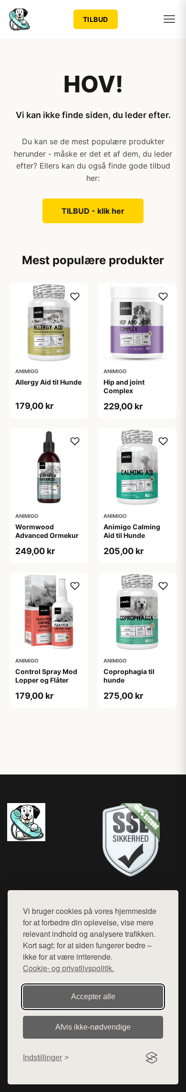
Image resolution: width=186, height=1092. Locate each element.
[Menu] (169, 19)
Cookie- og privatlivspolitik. (68, 968)
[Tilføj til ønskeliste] (74, 296)
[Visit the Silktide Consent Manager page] (151, 1057)
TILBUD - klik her (93, 211)
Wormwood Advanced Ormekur (47, 531)
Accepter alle (93, 997)
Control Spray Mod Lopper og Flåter (46, 675)
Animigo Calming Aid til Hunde (131, 531)
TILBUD (95, 19)
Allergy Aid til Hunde (48, 382)
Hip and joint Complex (124, 386)
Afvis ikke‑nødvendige (93, 1027)
